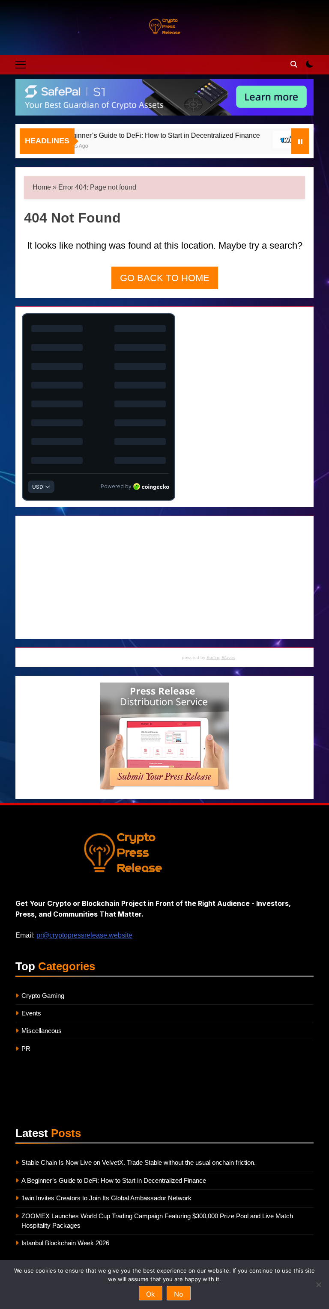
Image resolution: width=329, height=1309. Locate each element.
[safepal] (164, 97)
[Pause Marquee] (300, 141)
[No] (318, 1284)
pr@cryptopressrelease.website (84, 935)
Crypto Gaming (42, 995)
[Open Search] (293, 64)
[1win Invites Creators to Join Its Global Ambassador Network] (272, 139)
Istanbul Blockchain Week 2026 (65, 1243)
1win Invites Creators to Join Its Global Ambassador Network (106, 1198)
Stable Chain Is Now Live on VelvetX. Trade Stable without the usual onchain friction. (138, 1162)
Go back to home (164, 278)
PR (25, 1048)
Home (42, 187)
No (178, 1294)
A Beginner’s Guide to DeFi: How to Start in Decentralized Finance (142, 135)
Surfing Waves (220, 657)
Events (31, 1013)
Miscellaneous (41, 1030)
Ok (150, 1294)
